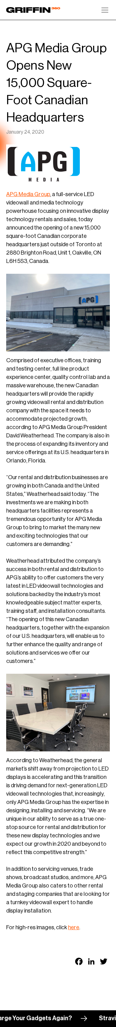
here (73, 927)
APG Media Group (28, 194)
